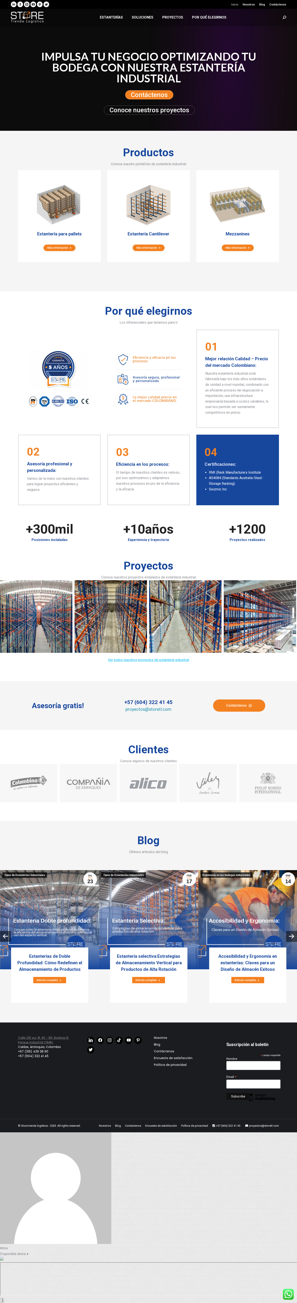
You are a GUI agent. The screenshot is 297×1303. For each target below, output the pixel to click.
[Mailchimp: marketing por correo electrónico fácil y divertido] (261, 1101)
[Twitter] (91, 1050)
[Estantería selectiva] (111, 616)
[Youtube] (128, 1040)
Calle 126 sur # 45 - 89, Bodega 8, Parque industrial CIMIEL (43, 1040)
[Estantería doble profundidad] (36, 616)
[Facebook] (100, 1040)
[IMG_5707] (260, 616)
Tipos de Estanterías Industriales (24, 875)
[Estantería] (185, 616)
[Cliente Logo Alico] (148, 783)
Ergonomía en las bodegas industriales (226, 875)
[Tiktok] (119, 1040)
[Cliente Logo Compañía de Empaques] (88, 783)
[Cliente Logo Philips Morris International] (268, 783)
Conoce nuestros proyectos (149, 110)
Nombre (231, 1058)
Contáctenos (149, 95)
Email (231, 1077)
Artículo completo (47, 980)
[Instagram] (110, 1040)
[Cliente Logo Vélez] (208, 783)
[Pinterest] (138, 1040)
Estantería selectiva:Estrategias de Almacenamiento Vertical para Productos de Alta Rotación (149, 963)
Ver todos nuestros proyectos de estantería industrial (148, 660)
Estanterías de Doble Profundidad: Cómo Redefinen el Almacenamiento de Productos (49, 963)
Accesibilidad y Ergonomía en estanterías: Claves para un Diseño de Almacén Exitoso (247, 963)
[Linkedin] (91, 1040)
